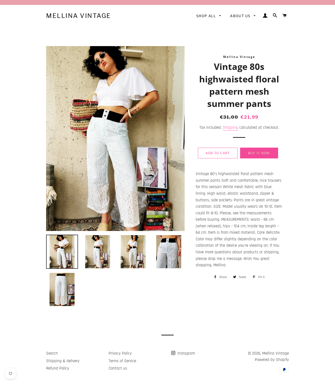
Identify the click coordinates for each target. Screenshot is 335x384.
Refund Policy (57, 368)
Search (52, 353)
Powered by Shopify (272, 359)
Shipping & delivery (62, 361)
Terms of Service (122, 361)
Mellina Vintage (78, 15)
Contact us (118, 368)
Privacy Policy (120, 353)
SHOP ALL (206, 16)
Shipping (230, 127)
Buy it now (259, 153)
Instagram (185, 353)
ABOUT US (241, 16)
